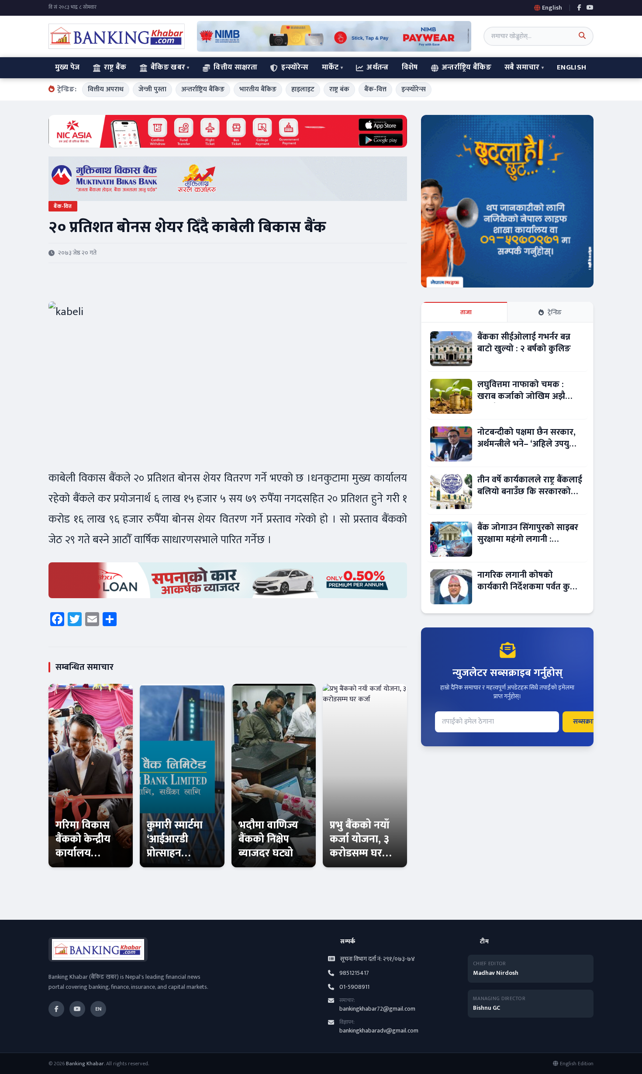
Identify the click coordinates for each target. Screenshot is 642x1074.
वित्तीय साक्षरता (235, 67)
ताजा (466, 312)
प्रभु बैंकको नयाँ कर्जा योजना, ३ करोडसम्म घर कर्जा (360, 846)
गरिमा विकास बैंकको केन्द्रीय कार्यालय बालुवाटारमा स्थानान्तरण (82, 853)
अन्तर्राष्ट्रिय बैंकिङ (466, 67)
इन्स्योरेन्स (294, 67)
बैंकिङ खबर (168, 67)
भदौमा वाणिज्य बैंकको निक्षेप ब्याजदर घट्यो (268, 839)
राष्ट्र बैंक (115, 67)
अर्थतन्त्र (377, 67)
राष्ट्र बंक (339, 89)
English (571, 67)
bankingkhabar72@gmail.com (377, 1009)
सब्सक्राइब (587, 722)
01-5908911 (354, 987)
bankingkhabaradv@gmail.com (378, 1030)
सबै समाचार (521, 67)
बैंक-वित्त (375, 89)
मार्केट (330, 67)
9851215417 (354, 973)
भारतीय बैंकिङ (257, 89)
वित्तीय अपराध (106, 89)
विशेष (410, 67)
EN (98, 1009)
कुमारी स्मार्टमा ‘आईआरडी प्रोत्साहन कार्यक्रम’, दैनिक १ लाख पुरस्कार (179, 853)
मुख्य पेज (67, 67)
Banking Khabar (85, 1063)
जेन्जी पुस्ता (152, 89)
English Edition (577, 1063)
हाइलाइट (302, 89)
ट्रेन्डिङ (555, 312)
